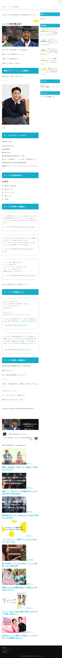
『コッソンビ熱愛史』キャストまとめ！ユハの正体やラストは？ (49, 61)
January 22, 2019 (30, 275)
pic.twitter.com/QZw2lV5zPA (29, 321)
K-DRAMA (39, 1)
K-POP (34, 1)
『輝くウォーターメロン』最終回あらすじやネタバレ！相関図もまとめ (49, 51)
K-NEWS (30, 1)
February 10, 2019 (25, 349)
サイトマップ (49, 1)
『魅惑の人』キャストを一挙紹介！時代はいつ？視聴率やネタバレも (49, 71)
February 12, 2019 (29, 227)
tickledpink (7, 2)
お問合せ (55, 1)
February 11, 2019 (22, 325)
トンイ (5, 416)
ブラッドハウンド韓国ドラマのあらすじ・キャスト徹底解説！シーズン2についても (49, 32)
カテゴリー (43, 85)
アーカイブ (43, 96)
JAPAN (44, 1)
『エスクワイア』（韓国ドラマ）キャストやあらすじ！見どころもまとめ (49, 42)
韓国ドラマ (11, 416)
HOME (25, 1)
